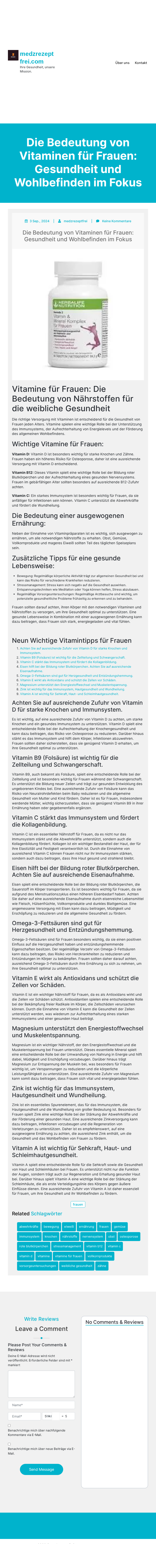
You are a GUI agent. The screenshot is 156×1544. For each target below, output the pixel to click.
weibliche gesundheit (76, 1266)
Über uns (122, 63)
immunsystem (29, 1236)
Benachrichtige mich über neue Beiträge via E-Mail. (41, 1451)
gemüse (120, 1226)
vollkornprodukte (100, 1256)
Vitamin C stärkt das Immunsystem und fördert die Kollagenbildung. (68, 662)
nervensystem (92, 1236)
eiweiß (69, 1226)
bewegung (51, 1226)
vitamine (44, 1256)
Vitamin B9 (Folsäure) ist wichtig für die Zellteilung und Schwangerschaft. (72, 657)
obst (111, 1236)
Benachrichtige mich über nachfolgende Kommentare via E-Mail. (36, 1432)
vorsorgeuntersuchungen (37, 1266)
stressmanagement (67, 1246)
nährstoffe (69, 1236)
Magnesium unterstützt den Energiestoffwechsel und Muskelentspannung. (73, 685)
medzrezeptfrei (75, 221)
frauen (78, 1204)
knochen (51, 1236)
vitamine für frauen (68, 1256)
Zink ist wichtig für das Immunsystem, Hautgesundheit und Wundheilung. (72, 689)
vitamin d (25, 1256)
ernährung (86, 1226)
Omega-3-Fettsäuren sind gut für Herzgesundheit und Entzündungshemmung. (76, 676)
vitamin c (114, 1246)
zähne (102, 1266)
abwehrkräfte (28, 1226)
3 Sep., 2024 (39, 221)
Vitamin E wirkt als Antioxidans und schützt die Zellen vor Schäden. (68, 680)
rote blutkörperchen (33, 1246)
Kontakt (141, 63)
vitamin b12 (94, 1246)
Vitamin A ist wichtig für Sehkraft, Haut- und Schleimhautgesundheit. (69, 694)
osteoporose (129, 1236)
